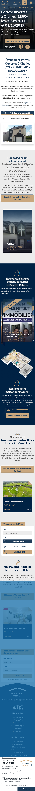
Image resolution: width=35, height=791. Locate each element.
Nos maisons (18, 744)
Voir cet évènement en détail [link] (17, 41)
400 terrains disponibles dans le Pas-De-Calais (18, 469)
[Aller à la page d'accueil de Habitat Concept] (5, 2)
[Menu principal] (31, 2)
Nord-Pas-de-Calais (23, 7)
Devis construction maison (19, 755)
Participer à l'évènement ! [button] (20, 113)
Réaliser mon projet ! (19, 410)
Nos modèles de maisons (17, 415)
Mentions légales (18, 726)
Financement (18, 752)
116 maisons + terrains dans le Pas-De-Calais (17, 596)
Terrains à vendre (18, 750)
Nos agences (18, 741)
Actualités (11, 7)
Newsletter (18, 723)
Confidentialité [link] (17, 679)
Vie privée (18, 728)
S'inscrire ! (19, 676)
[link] (19, 2)
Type (4, 537)
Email (5, 666)
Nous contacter (18, 717)
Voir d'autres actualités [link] (20, 119)
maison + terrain (19, 546)
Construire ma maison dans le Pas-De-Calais (17, 198)
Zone (4, 529)
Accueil (3, 7)
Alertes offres (18, 720)
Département (7, 658)
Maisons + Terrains (18, 747)
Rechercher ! (19, 552)
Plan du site (18, 731)
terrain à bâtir (19, 541)
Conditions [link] (24, 679)
